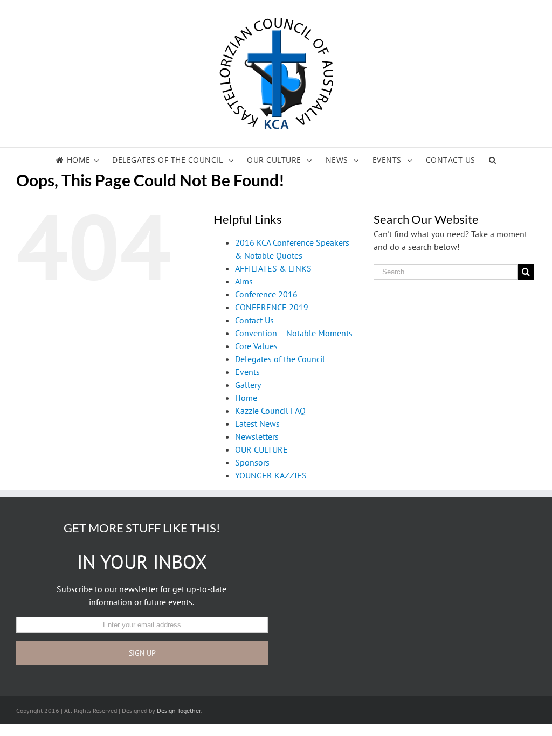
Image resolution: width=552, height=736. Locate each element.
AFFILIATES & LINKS (273, 268)
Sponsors (252, 462)
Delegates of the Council (280, 358)
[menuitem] (84, 159)
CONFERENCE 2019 (271, 307)
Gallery (248, 384)
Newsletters (257, 436)
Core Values (256, 346)
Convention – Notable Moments (294, 333)
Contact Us (254, 320)
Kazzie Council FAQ (270, 410)
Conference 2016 (266, 294)
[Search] (492, 159)
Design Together (179, 710)
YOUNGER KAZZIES (271, 475)
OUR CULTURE (261, 449)
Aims (244, 281)
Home (246, 397)
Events (247, 371)
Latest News (257, 423)
